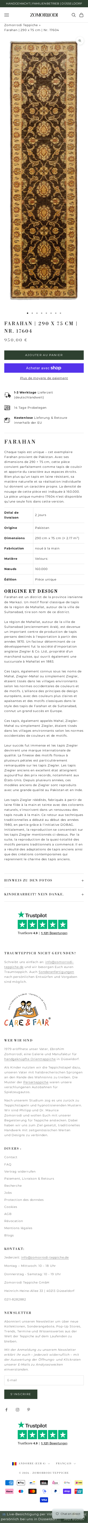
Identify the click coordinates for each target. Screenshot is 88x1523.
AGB (8, 1214)
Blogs (9, 1235)
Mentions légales (18, 1228)
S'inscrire (20, 1394)
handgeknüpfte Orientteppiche (30, 1059)
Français (64, 1463)
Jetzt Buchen (74, 1519)
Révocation (13, 1221)
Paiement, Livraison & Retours (29, 1178)
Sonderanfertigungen (56, 972)
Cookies (10, 1207)
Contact (11, 1157)
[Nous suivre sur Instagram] (17, 1410)
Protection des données (24, 1200)
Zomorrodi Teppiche (21, 25)
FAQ (8, 1164)
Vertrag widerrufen (20, 1171)
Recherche (13, 1186)
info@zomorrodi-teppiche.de (45, 1257)
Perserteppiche (35, 1082)
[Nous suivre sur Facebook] (6, 1410)
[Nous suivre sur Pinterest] (28, 1410)
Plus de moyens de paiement (44, 378)
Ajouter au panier (44, 355)
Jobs (8, 1193)
